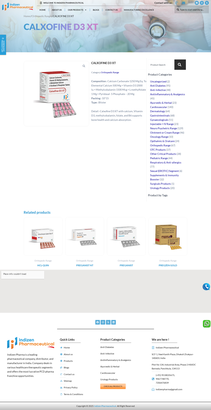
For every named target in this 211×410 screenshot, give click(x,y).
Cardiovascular (107, 373)
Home (42, 10)
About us (57, 10)
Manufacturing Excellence (139, 10)
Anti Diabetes (107, 347)
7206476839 (162, 382)
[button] (84, 66)
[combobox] (192, 9)
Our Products (75, 10)
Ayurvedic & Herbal (109, 366)
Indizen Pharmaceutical (105, 406)
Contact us (111, 10)
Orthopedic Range (41, 16)
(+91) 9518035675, (165, 375)
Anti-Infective (107, 353)
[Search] (180, 64)
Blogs (96, 10)
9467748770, (162, 378)
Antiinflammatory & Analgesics (115, 360)
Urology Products (109, 379)
